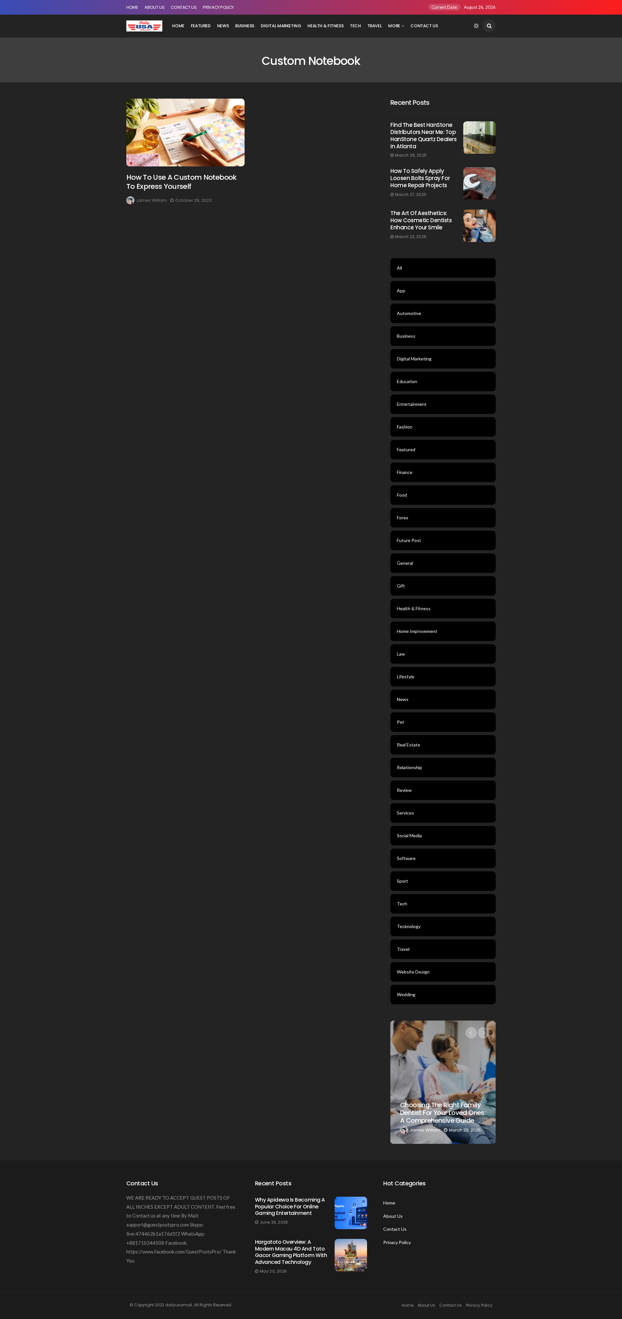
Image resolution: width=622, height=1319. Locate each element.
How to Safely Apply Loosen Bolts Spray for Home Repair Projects (420, 178)
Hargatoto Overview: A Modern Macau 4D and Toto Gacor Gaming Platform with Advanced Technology (291, 1252)
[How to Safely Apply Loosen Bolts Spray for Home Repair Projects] (479, 183)
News (223, 26)
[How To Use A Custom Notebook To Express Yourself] (185, 132)
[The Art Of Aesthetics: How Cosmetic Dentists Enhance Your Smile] (479, 226)
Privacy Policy (218, 7)
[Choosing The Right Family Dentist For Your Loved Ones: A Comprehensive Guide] (443, 1082)
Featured (201, 26)
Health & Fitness (325, 26)
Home (132, 7)
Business (244, 26)
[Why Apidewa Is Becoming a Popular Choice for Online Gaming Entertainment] (351, 1213)
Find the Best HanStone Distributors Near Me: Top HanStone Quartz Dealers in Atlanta (423, 135)
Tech (355, 26)
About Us (154, 7)
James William (151, 200)
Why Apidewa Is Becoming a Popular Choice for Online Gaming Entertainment (290, 1206)
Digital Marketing (281, 26)
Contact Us (183, 7)
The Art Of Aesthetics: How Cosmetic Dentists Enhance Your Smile (421, 220)
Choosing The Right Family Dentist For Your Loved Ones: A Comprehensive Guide (442, 1112)
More (394, 26)
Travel (374, 26)
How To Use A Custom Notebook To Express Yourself (181, 182)
